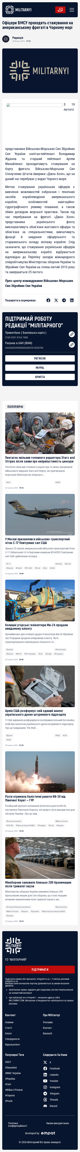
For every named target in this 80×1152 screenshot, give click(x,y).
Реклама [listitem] (48, 1022)
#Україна (60, 825)
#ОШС (57, 735)
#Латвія (19, 568)
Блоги (8, 1033)
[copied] (72, 334)
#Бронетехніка (61, 907)
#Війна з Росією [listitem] (14, 1089)
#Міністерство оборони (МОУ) (53, 911)
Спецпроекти (12, 1038)
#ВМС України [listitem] (13, 1073)
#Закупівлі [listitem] (11, 1067)
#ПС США (28, 568)
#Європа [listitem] (10, 1095)
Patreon (40, 358)
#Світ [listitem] (8, 1084)
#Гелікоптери (60, 649)
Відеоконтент (12, 1044)
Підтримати (40, 969)
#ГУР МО (9, 825)
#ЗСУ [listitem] (8, 1062)
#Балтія (68, 564)
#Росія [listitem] (8, 1100)
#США (57, 482)
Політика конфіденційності (17, 1124)
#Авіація (58, 564)
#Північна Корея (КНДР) (25, 825)
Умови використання (57, 1123)
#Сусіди (48, 654)
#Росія (37, 568)
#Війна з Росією (61, 821)
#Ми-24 (18, 654)
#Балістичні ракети (13, 821)
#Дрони (9, 735)
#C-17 (8, 564)
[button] (71, 9)
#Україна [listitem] (10, 1078)
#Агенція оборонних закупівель (18, 907)
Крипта (40, 377)
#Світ (8, 482)
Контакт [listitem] (47, 1027)
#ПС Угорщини (30, 654)
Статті (8, 1027)
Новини (9, 1022)
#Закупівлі (35, 911)
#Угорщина (58, 654)
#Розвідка (42, 825)
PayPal (40, 367)
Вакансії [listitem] (47, 1033)
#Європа (9, 568)
